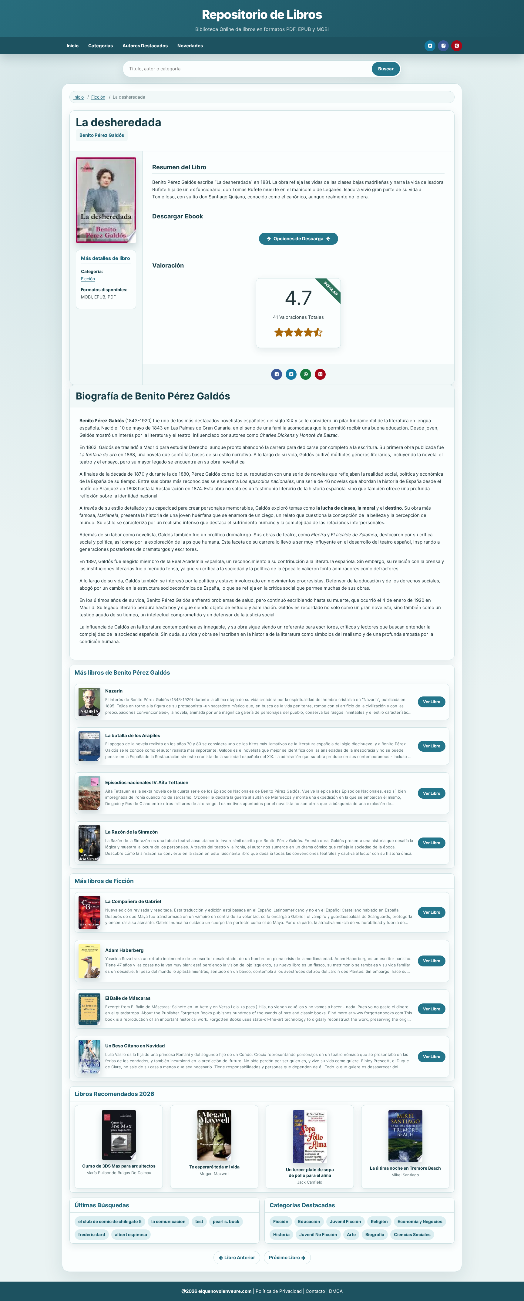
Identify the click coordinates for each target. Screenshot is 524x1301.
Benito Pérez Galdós (101, 135)
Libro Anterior (239, 1257)
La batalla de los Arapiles (132, 735)
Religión (379, 1221)
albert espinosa (131, 1234)
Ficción (98, 96)
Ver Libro (431, 701)
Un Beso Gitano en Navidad (135, 1046)
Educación (309, 1221)
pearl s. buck (226, 1221)
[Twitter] (430, 45)
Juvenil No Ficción (318, 1234)
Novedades (190, 46)
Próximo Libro (284, 1257)
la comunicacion (168, 1221)
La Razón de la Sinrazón (131, 832)
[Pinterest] (456, 45)
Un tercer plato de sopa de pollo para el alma (310, 1172)
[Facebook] (443, 45)
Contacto (315, 1291)
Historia (281, 1234)
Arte (351, 1234)
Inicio (73, 46)
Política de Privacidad (279, 1291)
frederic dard (91, 1234)
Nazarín (114, 691)
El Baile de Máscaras (127, 998)
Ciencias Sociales (412, 1234)
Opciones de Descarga (299, 238)
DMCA (336, 1291)
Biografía (374, 1234)
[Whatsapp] (305, 374)
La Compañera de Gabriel (133, 901)
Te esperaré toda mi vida (214, 1166)
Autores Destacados (145, 46)
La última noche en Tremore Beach (405, 1168)
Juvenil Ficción (345, 1221)
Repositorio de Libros (262, 14)
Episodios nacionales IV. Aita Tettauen (146, 782)
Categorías (100, 46)
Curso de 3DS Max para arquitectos (119, 1165)
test (199, 1221)
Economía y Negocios (420, 1221)
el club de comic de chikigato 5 (110, 1221)
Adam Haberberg (124, 950)
